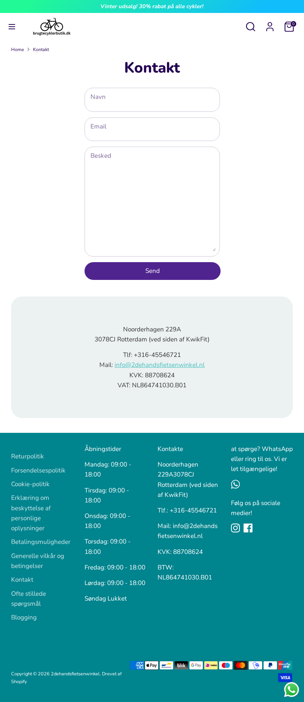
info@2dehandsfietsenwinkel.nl (160, 365)
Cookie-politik (30, 484)
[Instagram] (235, 528)
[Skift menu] (11, 26)
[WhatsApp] (235, 484)
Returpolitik (27, 456)
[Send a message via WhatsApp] (291, 689)
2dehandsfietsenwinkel (75, 674)
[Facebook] (248, 528)
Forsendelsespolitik (38, 470)
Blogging (24, 617)
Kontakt (41, 49)
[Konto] (269, 24)
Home (17, 49)
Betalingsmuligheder (40, 542)
